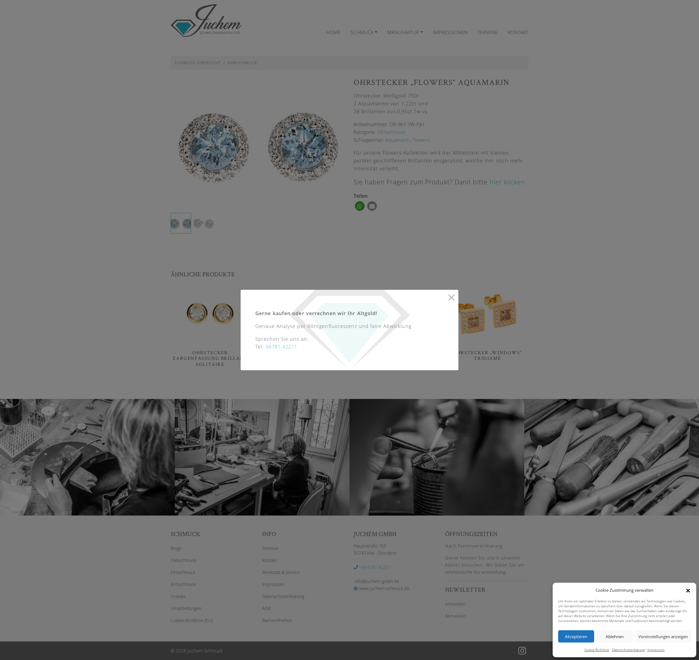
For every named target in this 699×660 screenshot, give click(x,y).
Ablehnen (615, 636)
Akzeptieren (576, 636)
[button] (688, 590)
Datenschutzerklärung (628, 649)
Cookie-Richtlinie (596, 649)
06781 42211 (282, 346)
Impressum (656, 649)
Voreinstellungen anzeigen (663, 636)
